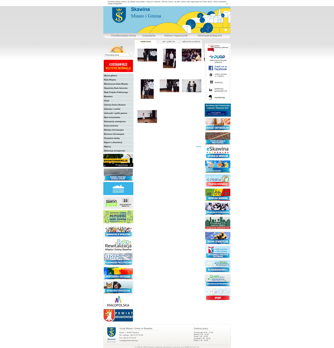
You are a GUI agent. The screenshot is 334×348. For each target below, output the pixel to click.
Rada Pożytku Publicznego (116, 92)
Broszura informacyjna (114, 134)
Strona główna (110, 76)
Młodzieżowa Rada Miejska (116, 84)
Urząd (106, 101)
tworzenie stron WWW (181, 347)
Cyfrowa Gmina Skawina (115, 105)
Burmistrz (108, 96)
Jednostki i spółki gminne (115, 113)
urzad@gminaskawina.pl (128, 340)
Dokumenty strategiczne (115, 121)
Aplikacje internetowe (163, 347)
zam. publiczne (168, 41)
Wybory (107, 146)
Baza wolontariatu (112, 117)
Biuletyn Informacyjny (114, 130)
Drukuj (198, 146)
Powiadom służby (112, 138)
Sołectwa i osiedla (112, 109)
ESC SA (195, 347)
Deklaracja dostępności (114, 151)
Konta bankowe (111, 126)
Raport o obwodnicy (113, 142)
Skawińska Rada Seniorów (116, 88)
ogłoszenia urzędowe (191, 41)
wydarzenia (146, 41)
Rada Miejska (110, 80)
